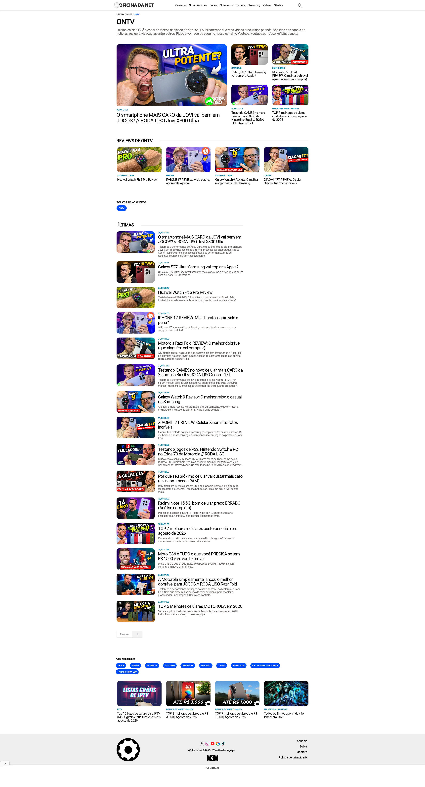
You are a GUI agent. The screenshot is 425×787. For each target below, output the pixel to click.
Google (135, 665)
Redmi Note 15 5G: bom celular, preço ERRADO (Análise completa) (199, 505)
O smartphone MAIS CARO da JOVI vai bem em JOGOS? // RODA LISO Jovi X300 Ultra (168, 117)
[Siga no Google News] (218, 743)
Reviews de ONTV (135, 140)
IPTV (119, 709)
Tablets (240, 5)
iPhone (170, 175)
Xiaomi (267, 175)
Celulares (180, 5)
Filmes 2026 (239, 665)
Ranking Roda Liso (127, 672)
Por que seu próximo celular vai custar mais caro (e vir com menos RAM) (200, 478)
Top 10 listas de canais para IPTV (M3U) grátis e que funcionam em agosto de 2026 (139, 717)
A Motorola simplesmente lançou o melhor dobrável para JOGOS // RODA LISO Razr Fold (197, 581)
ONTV (136, 14)
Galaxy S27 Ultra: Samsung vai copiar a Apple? (248, 73)
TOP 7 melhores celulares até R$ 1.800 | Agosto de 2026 (236, 715)
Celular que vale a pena (265, 665)
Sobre (303, 746)
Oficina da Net (124, 14)
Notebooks (226, 5)
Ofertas (278, 5)
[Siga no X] (202, 743)
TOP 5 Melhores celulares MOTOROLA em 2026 (200, 606)
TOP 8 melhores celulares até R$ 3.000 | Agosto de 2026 (187, 715)
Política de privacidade (293, 757)
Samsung (236, 68)
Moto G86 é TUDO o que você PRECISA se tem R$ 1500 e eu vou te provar (199, 556)
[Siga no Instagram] (207, 743)
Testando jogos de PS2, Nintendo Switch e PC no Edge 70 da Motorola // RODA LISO (198, 451)
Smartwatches (125, 175)
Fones (213, 5)
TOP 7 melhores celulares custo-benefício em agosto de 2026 (289, 116)
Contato (302, 752)
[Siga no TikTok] (223, 743)
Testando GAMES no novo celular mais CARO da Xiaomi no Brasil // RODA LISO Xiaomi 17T (248, 118)
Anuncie (302, 741)
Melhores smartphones (285, 108)
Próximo (124, 634)
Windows (206, 665)
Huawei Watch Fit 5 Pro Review (137, 179)
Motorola (152, 665)
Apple (121, 665)
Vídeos (267, 5)
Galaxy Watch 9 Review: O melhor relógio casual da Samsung (236, 181)
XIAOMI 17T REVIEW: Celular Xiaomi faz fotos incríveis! (282, 181)
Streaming (254, 5)
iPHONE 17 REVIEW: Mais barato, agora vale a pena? (188, 181)
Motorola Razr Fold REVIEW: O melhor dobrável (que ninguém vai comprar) (290, 75)
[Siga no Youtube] (213, 743)
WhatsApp (187, 665)
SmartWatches (198, 5)
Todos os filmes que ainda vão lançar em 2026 (284, 715)
